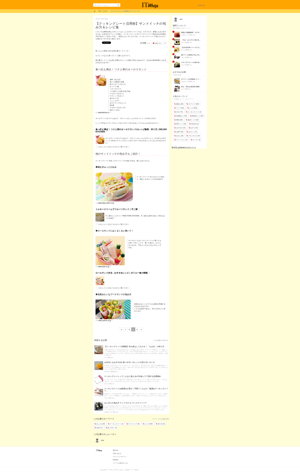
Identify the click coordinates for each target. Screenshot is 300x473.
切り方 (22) (161, 424)
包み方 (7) (99, 428)
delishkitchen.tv (103, 112)
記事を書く (202, 5)
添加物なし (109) (181, 116)
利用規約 (115, 460)
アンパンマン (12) (182, 140)
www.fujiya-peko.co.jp (106, 203)
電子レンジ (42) (181, 124)
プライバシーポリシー (120, 456)
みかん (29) (179, 136)
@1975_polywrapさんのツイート (184, 147)
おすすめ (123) (181, 128)
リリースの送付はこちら (120, 463)
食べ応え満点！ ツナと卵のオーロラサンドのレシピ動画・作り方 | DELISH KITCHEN (131, 130)
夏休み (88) (179, 104)
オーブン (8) (196, 140)
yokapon (107, 371)
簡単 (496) (179, 120)
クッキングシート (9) (116, 424)
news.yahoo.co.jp (104, 320)
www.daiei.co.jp (103, 266)
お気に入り (158, 43)
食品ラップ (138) (193, 120)
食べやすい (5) (112, 428)
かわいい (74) (192, 132)
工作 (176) (179, 112)
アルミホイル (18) (194, 136)
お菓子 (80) (179, 132)
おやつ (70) (194, 128)
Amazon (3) (195, 124)
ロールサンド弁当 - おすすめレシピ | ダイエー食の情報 (122, 272)
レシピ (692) (148, 424)
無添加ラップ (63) (197, 116)
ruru (105, 357)
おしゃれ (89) (100, 424)
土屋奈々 (184, 35)
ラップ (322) (180, 108)
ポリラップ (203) (193, 104)
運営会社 (115, 450)
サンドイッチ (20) (134, 424)
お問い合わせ (117, 453)
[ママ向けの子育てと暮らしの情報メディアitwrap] (150, 5)
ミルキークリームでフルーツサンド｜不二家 (117, 209)
